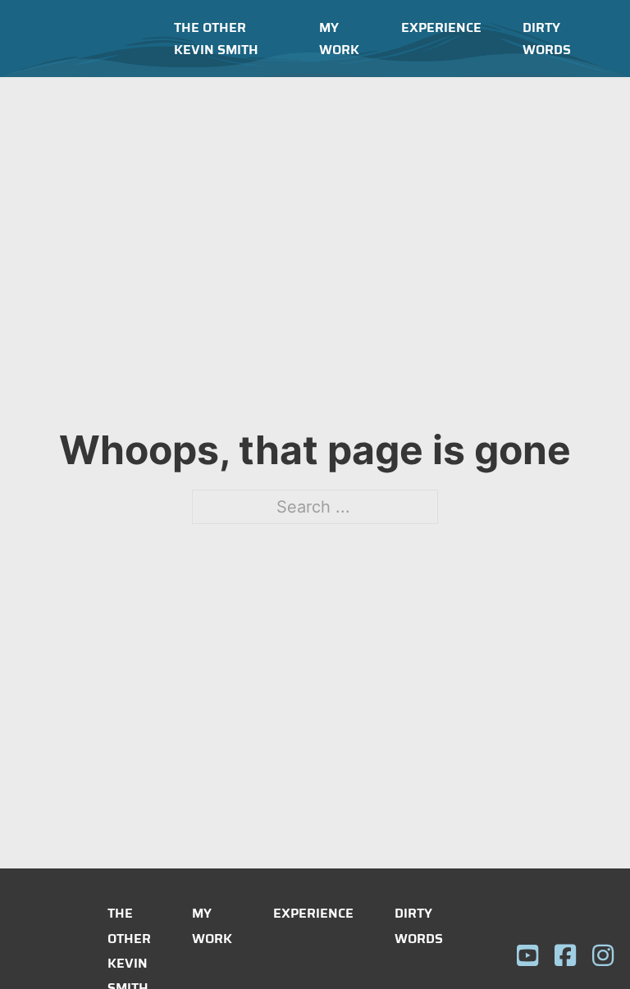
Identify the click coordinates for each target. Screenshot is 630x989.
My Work (339, 38)
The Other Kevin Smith (216, 38)
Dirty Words (547, 38)
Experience (441, 27)
